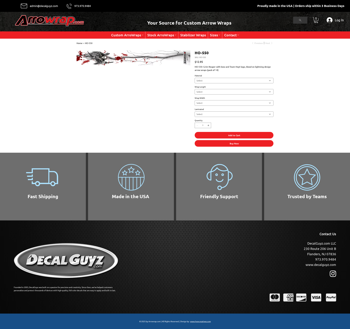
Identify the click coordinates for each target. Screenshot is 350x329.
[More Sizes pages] (219, 35)
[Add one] (208, 125)
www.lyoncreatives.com (200, 321)
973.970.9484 (82, 6)
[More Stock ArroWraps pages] (175, 35)
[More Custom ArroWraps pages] (142, 35)
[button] (316, 20)
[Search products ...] (300, 20)
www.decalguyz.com (321, 265)
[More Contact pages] (238, 35)
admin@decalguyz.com (44, 6)
